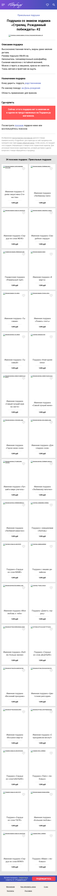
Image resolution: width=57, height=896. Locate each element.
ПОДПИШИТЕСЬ (43, 879)
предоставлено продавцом (22, 138)
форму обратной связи (25, 143)
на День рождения (30, 88)
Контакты (10, 891)
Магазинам (10, 887)
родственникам (33, 83)
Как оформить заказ (28, 887)
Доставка (28, 891)
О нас (46, 887)
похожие (19, 125)
